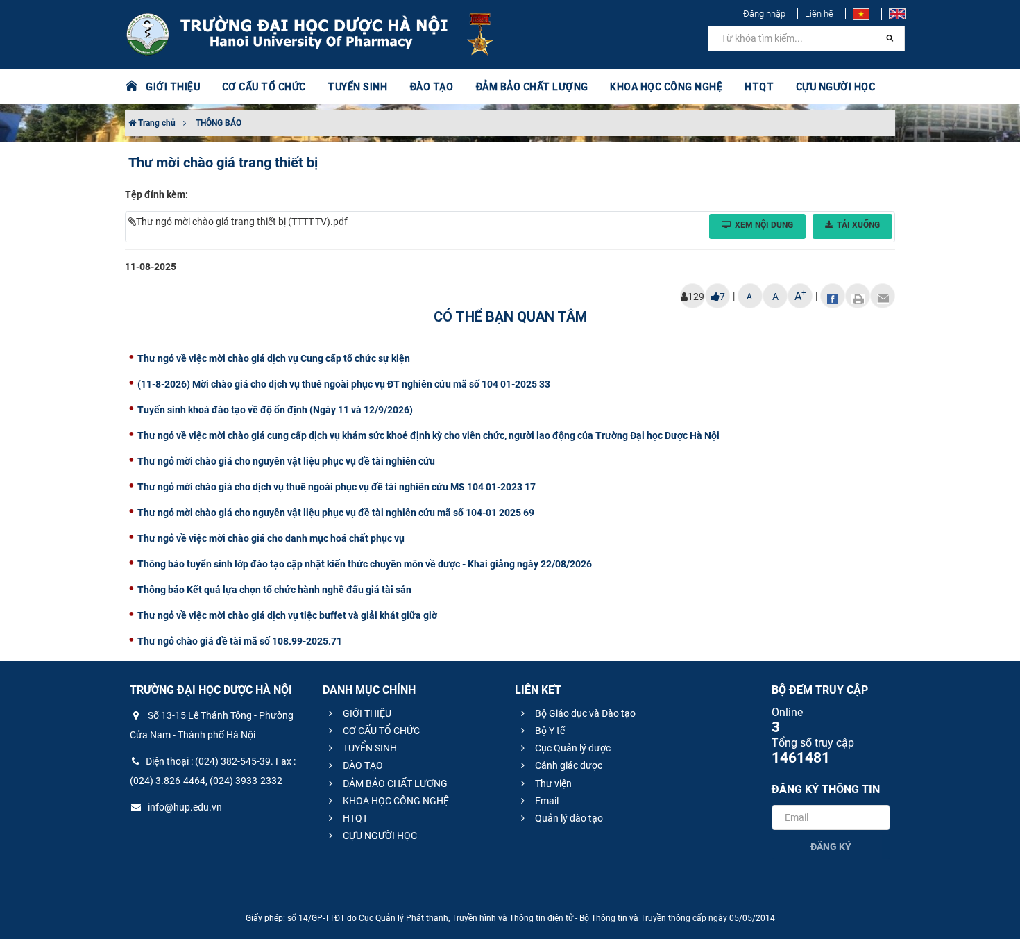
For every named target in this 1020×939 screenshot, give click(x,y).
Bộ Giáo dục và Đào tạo (584, 713)
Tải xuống (858, 225)
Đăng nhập (764, 13)
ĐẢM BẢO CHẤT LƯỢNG (394, 783)
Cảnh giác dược (567, 765)
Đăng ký (830, 846)
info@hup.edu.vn (184, 807)
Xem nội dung (764, 225)
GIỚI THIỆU (366, 713)
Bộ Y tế (549, 730)
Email (546, 800)
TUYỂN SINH (357, 87)
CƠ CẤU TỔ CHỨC (380, 730)
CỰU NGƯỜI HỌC (379, 835)
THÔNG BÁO (218, 123)
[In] (857, 295)
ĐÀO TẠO (362, 765)
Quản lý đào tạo (568, 818)
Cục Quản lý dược (572, 748)
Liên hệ (819, 13)
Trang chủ (156, 123)
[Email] (882, 295)
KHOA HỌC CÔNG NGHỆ (395, 800)
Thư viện (552, 783)
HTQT (354, 818)
